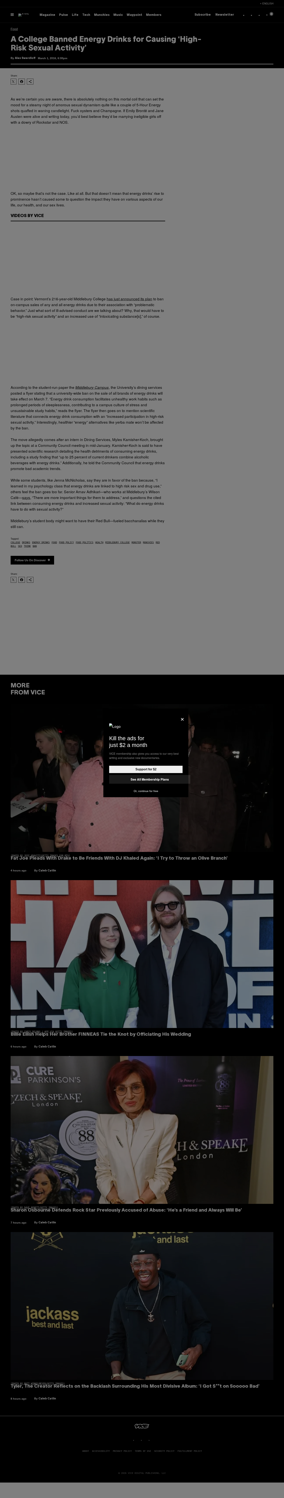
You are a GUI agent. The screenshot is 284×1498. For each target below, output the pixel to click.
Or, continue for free (146, 791)
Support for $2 (145, 769)
